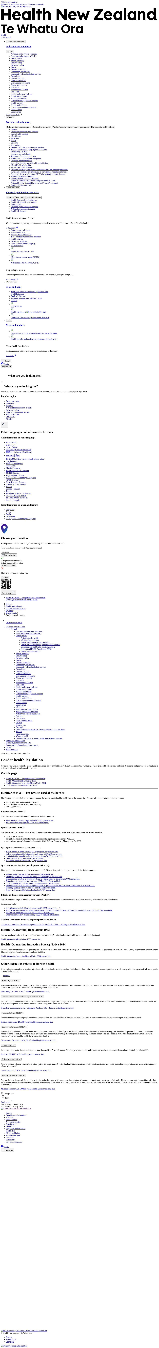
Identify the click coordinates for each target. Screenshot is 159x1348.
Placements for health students (102, 127)
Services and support (14, 1142)
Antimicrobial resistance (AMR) (23, 56)
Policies (19, 723)
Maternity (19, 707)
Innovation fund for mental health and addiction (29, 163)
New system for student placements (25, 178)
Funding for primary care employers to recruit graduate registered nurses (39, 172)
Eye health (15, 92)
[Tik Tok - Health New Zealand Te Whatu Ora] (2, 1325)
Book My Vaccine (18, 296)
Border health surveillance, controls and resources (40, 645)
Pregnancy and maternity (15, 1129)
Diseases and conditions (20, 83)
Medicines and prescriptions (27, 709)
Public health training (19, 134)
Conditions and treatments (16, 1115)
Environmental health (19, 89)
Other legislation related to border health (21, 600)
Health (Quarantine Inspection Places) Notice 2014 (26, 783)
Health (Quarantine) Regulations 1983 (21, 781)
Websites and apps (13, 1135)
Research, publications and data (18, 743)
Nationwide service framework (28, 714)
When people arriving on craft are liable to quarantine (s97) (34, 877)
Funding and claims (18, 98)
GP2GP (14, 301)
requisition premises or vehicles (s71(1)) (26, 861)
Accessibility (11, 1339)
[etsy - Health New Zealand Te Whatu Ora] (79, 1318)
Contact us (10, 1126)
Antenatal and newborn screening (24, 54)
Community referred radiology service (26, 74)
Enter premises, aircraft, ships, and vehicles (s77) (30, 820)
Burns (13, 67)
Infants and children (18, 105)
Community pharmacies (20, 72)
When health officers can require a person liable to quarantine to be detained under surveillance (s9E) (50, 885)
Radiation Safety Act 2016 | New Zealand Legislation (27, 1022)
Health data (20, 198)
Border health (16, 58)
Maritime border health (30, 640)
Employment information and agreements (22, 745)
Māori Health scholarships (21, 165)
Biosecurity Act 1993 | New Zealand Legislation (25, 992)
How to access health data (21, 234)
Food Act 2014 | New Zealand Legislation (22, 1054)
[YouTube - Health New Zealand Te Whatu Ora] (2, 1321)
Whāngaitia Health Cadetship (22, 176)
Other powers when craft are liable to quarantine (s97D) (32, 883)
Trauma (19, 732)
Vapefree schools (22, 734)
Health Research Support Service (24, 200)
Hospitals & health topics (11, 4)
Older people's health (24, 720)
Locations (10, 1137)
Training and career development (18, 127)
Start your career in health (21, 154)
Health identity (16, 103)
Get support (11, 228)
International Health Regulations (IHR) (36, 649)
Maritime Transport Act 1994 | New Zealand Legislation (28, 1089)
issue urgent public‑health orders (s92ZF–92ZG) (30, 913)
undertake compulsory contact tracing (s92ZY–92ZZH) (32, 915)
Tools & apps (11, 282)
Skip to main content (9, 2)
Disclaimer (10, 1140)
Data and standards (18, 81)
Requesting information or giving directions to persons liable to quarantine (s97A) (43, 879)
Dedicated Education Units (21, 185)
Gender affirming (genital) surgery (24, 101)
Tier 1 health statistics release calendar (26, 237)
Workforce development (15, 740)
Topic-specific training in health (23, 156)
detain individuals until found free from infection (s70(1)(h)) (34, 856)
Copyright (10, 1342)
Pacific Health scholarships (21, 167)
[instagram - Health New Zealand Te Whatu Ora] (2, 1157)
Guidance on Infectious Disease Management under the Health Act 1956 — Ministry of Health (43, 924)
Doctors (14, 129)
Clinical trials (16, 204)
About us (10, 356)
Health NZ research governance (23, 202)
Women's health (22, 736)
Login (6, 364)
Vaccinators (15, 145)
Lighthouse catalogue (19, 241)
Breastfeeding (16, 63)
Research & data (13, 188)
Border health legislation (30, 651)
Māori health (16, 136)
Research (10, 198)
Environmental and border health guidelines (38, 647)
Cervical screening (18, 69)
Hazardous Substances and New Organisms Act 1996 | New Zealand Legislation (37, 1008)
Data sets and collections (20, 230)
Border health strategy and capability (35, 642)
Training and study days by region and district (29, 149)
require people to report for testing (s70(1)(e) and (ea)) (32, 852)
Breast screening (17, 65)
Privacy (9, 1337)
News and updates (13, 1122)
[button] (5, 976)
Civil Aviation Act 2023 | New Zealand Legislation (26, 1070)
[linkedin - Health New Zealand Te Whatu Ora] (2, 1161)
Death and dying (17, 78)
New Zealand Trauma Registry (23, 243)
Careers (24, 4)
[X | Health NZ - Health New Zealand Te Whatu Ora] (2, 1328)
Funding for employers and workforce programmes (71, 127)
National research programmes (23, 209)
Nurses (13, 141)
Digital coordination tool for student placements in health (33, 181)
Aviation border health (29, 638)
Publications (11, 279)
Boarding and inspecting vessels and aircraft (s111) (30, 888)
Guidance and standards (15, 42)
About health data (18, 232)
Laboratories (16, 112)
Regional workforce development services (27, 147)
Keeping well (11, 1124)
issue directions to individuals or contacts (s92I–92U (31, 908)
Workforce (10, 117)
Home (8, 604)
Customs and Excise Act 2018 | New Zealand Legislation (28, 1040)
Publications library (34, 198)
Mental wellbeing (13, 1133)
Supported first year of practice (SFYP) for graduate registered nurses (38, 174)
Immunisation (16, 110)
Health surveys (17, 239)
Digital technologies (19, 85)
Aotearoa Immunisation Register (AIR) (26, 298)
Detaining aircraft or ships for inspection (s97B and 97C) (33, 881)
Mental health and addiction (27, 711)
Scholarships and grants (41, 127)
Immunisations (11, 1120)
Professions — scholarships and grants (26, 158)
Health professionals (35, 4)
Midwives (15, 138)
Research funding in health (21, 161)
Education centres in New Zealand (24, 132)
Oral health (20, 718)
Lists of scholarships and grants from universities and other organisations (39, 170)
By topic (10, 51)
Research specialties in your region (24, 207)
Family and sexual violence (21, 94)
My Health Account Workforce (23, 292)
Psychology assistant (19, 152)
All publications (17, 246)
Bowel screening (17, 60)
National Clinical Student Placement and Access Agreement (34, 183)
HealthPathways (17, 294)
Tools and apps (12, 749)
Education (15, 87)
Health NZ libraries (18, 211)
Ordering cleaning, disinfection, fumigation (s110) (30, 890)
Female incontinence (19, 96)
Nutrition (19, 716)
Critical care (15, 76)
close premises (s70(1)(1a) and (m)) (24, 858)
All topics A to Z (13, 115)
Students (14, 143)
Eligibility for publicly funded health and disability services (39, 738)
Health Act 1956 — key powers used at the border (25, 597)
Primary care (21, 725)
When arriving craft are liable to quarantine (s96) (30, 874)
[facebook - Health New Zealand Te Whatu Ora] (2, 1154)
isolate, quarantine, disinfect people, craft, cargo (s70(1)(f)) (33, 854)
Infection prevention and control (23, 107)
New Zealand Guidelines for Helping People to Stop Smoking (40, 729)
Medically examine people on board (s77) (27, 823)
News (9, 320)
